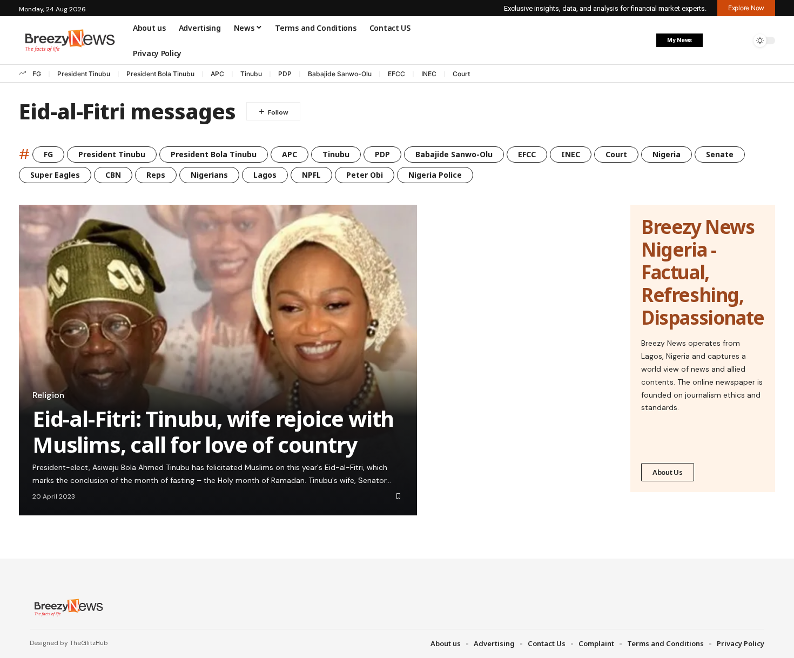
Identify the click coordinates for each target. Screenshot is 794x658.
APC (217, 74)
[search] (740, 40)
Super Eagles (55, 175)
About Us (667, 472)
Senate (720, 154)
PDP (285, 74)
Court (461, 74)
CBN (113, 175)
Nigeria (666, 154)
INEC (428, 74)
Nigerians (209, 175)
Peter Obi (364, 175)
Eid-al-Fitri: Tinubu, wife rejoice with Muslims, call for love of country (213, 431)
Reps (155, 175)
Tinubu (251, 74)
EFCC (396, 74)
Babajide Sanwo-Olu (340, 74)
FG (36, 74)
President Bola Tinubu (160, 74)
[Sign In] (717, 40)
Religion (48, 395)
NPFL (311, 175)
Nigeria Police (435, 175)
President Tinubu (83, 74)
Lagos (265, 175)
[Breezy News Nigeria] (67, 607)
